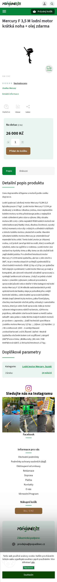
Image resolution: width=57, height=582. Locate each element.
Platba (28, 480)
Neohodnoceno (20, 83)
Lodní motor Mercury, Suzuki (37, 366)
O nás (28, 489)
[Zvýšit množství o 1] (22, 142)
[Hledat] (52, 4)
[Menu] (4, 11)
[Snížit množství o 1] (8, 142)
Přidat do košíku (18, 151)
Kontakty (28, 484)
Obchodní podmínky (28, 457)
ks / (28, 511)
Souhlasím (28, 574)
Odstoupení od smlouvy (28, 466)
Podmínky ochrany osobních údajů (28, 461)
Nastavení (28, 567)
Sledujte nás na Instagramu (29, 394)
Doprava (28, 475)
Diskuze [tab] (23, 171)
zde (33, 562)
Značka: (9, 88)
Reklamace (28, 470)
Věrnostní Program (28, 494)
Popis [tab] (9, 171)
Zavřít (45, 117)
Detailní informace (10, 94)
